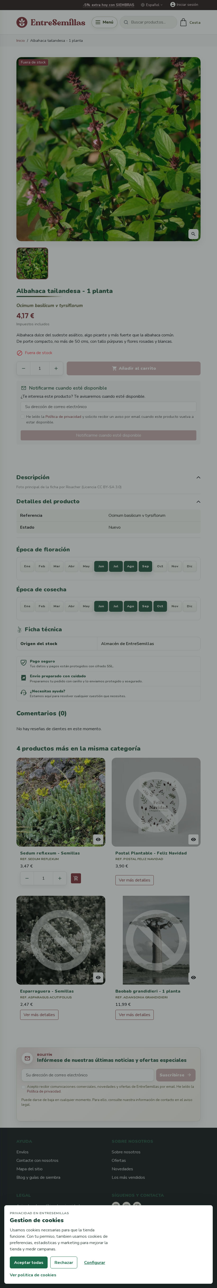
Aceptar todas (28, 1263)
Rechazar (64, 1263)
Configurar (94, 1263)
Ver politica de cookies (33, 1275)
